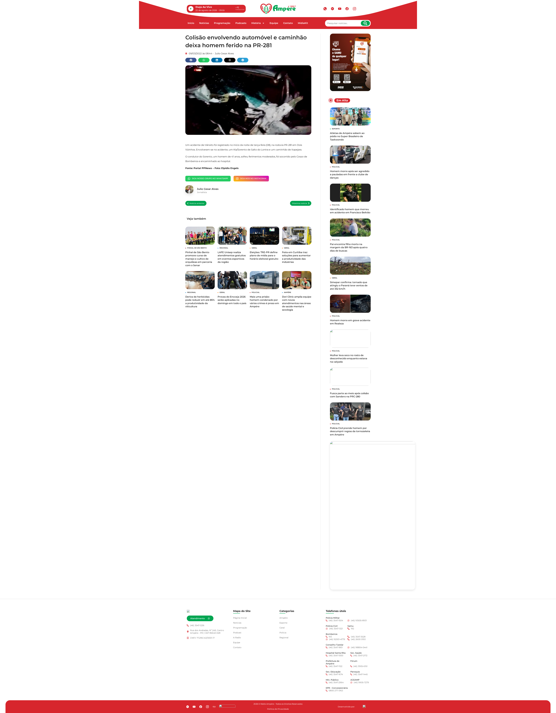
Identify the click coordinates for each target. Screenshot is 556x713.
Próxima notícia (299, 203)
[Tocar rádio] (190, 8)
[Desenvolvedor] (364, 706)
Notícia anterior (197, 203)
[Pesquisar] (365, 23)
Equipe (274, 23)
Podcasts (240, 23)
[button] (190, 60)
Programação (222, 23)
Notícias (204, 23)
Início (191, 23)
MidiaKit (303, 23)
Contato (288, 23)
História (256, 23)
